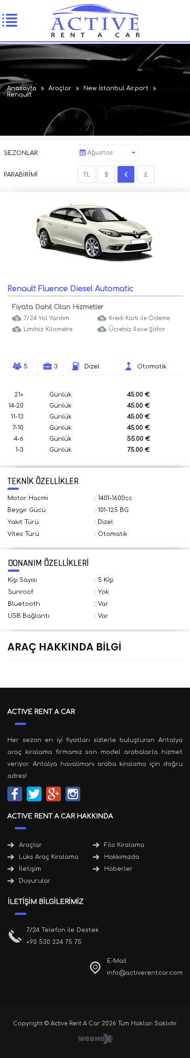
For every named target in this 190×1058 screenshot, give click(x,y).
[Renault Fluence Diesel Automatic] (94, 262)
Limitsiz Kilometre (48, 329)
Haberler (118, 869)
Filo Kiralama (124, 845)
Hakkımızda (121, 857)
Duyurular (35, 881)
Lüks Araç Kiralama (48, 857)
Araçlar (30, 845)
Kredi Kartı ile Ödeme (139, 318)
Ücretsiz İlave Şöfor (137, 329)
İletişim (30, 869)
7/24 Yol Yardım (46, 318)
